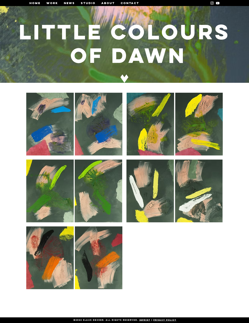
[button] (50, 124)
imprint (144, 320)
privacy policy (164, 320)
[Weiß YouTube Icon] (218, 3)
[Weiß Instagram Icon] (212, 3)
